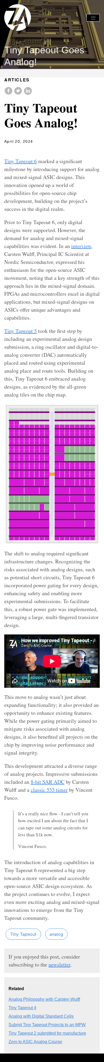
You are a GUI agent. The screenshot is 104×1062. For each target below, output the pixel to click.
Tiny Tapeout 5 (20, 330)
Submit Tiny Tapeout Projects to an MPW (47, 1024)
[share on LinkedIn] (27, 93)
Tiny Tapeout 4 (22, 1008)
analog (56, 934)
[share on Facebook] (9, 93)
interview (81, 246)
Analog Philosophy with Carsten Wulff (44, 999)
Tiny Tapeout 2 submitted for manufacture (47, 1033)
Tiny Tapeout (23, 934)
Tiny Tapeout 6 (20, 161)
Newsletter (21, 33)
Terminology (70, 33)
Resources (45, 33)
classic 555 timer (49, 789)
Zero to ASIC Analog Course (35, 1041)
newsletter (59, 964)
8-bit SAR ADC (48, 781)
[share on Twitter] (18, 93)
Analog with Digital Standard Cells (41, 1016)
